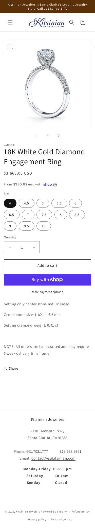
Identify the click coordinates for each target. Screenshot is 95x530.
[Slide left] (36, 135)
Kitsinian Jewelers (28, 511)
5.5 (59, 203)
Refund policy (81, 511)
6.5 (11, 214)
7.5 (44, 214)
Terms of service (61, 519)
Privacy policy (36, 519)
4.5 (26, 203)
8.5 (77, 214)
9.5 (26, 226)
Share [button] (13, 368)
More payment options (47, 292)
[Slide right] (58, 135)
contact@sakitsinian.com (53, 458)
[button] (10, 22)
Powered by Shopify (54, 511)
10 (44, 226)
